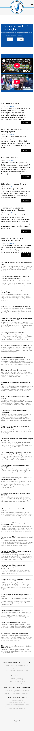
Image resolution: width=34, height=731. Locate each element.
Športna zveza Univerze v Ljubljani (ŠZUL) (17, 665)
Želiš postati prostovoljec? (10, 158)
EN (18, 13)
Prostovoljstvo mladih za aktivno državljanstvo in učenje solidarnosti (13, 209)
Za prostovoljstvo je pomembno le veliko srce (13, 357)
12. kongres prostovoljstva (10, 103)
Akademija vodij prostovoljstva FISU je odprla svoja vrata (16, 345)
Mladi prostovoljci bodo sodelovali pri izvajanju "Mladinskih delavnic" (13, 239)
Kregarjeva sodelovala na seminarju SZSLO (12, 610)
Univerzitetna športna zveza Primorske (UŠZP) (17, 670)
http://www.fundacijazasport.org (17, 702)
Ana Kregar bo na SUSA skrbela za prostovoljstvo (14, 633)
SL (15, 13)
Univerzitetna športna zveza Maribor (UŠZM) (17, 668)
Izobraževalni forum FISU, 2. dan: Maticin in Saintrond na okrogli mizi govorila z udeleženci (16, 580)
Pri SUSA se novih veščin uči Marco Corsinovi (13, 622)
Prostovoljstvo (10, 106)
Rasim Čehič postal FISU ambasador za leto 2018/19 (15, 306)
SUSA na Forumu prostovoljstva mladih (14, 184)
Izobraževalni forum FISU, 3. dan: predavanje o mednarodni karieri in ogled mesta (13, 566)
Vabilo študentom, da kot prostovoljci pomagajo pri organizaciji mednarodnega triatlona (15, 277)
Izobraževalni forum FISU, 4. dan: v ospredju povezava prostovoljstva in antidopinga (16, 552)
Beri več (26, 122)
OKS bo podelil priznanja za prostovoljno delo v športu (16, 453)
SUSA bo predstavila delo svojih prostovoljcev (13, 370)
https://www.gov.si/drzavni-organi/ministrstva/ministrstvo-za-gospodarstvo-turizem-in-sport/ (17, 707)
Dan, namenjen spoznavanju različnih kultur (12, 333)
